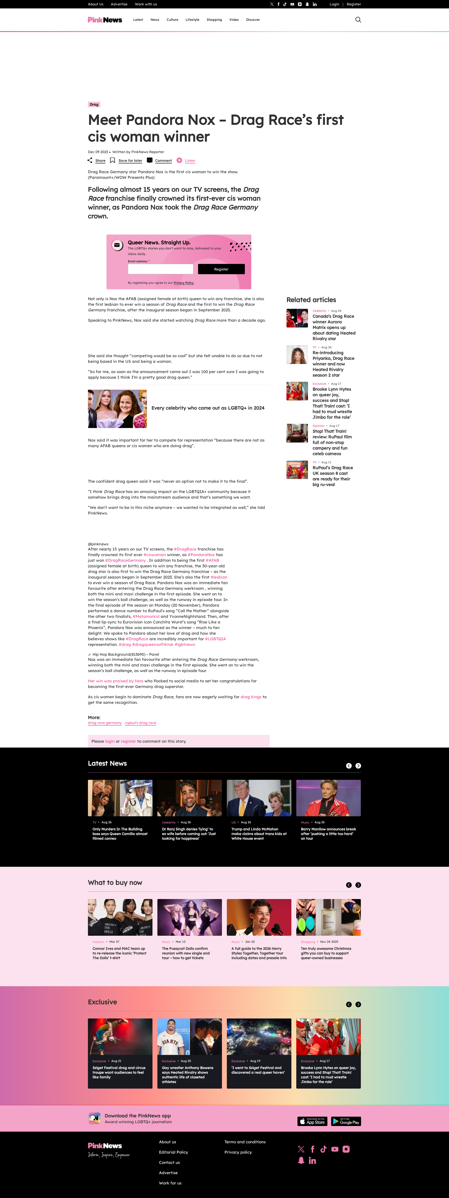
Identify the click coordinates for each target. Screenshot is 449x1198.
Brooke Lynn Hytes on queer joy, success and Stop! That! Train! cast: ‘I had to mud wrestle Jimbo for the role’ (332, 403)
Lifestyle (192, 20)
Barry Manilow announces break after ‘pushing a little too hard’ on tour (328, 834)
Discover (253, 20)
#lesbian (219, 577)
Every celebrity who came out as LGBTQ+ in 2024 (208, 408)
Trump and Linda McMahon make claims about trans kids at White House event (259, 834)
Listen (190, 160)
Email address (144, 261)
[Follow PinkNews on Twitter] (301, 1150)
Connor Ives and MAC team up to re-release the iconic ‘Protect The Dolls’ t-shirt (119, 953)
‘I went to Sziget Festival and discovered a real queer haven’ (258, 1070)
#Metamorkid (146, 616)
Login (334, 4)
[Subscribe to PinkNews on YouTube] (335, 1150)
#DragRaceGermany (125, 560)
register (128, 741)
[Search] (358, 19)
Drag (94, 104)
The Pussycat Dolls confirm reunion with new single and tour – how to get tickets (186, 953)
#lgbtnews (185, 644)
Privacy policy (238, 1152)
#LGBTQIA (215, 638)
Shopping (214, 20)
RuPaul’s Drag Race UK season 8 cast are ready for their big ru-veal (333, 476)
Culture (172, 20)
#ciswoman (155, 554)
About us (167, 1141)
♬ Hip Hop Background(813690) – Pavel (123, 654)
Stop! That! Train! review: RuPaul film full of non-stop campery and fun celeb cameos (332, 442)
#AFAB (212, 560)
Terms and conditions (245, 1141)
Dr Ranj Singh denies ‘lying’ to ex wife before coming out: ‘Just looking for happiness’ (189, 834)
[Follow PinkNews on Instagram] (346, 1150)
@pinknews (98, 544)
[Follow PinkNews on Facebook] (312, 1150)
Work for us (170, 1182)
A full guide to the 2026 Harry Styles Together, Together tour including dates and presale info (259, 953)
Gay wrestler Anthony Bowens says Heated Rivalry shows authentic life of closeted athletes (187, 1074)
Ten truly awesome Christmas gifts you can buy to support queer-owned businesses (326, 953)
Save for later (130, 160)
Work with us (146, 4)
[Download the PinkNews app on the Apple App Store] (312, 1121)
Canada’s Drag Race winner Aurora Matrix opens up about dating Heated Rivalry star (334, 327)
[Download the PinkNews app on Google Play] (346, 1121)
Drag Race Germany (105, 722)
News (155, 20)
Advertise (119, 4)
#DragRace (185, 549)
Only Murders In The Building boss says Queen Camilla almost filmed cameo (120, 834)
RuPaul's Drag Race (140, 722)
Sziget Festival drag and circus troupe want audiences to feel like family (119, 1072)
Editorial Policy (173, 1152)
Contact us (169, 1162)
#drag (125, 644)
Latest (138, 20)
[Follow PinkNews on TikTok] (324, 1150)
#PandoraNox (201, 554)
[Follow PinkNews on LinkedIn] (315, 4)
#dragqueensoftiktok (153, 644)
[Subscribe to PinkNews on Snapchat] (301, 1161)
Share (100, 160)
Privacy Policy (184, 282)
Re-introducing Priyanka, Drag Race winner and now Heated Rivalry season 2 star (334, 364)
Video (234, 20)
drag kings (251, 696)
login (110, 741)
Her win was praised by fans (115, 680)
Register (354, 4)
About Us (95, 4)
